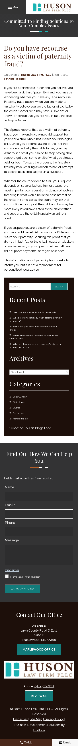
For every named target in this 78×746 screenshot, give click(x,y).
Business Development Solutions (37, 725)
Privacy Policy (53, 719)
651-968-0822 (44, 686)
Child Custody (20, 396)
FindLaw (39, 730)
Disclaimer (12, 570)
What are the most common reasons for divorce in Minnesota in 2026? (35, 346)
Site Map (36, 719)
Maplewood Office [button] (39, 649)
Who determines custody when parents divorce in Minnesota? (35, 319)
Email (10, 505)
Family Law (18, 413)
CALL (28, 742)
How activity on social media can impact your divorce (33, 328)
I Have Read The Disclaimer (25, 576)
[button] (13, 7)
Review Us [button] (39, 696)
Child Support (19, 402)
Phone (10, 523)
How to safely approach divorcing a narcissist (35, 312)
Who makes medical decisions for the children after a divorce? (33, 337)
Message (12, 540)
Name (9, 487)
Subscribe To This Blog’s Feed (30, 428)
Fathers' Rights (14, 78)
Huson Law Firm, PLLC (36, 74)
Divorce (16, 407)
